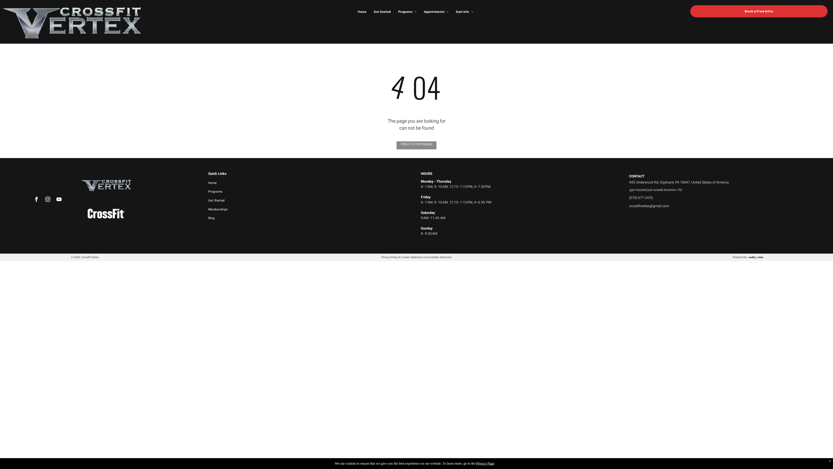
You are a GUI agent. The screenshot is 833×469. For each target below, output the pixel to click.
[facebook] (36, 199)
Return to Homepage (416, 144)
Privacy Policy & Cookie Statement (402, 257)
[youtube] (59, 199)
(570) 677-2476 (641, 197)
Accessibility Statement (437, 257)
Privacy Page (485, 463)
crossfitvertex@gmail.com (649, 206)
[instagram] (48, 199)
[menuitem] (362, 11)
